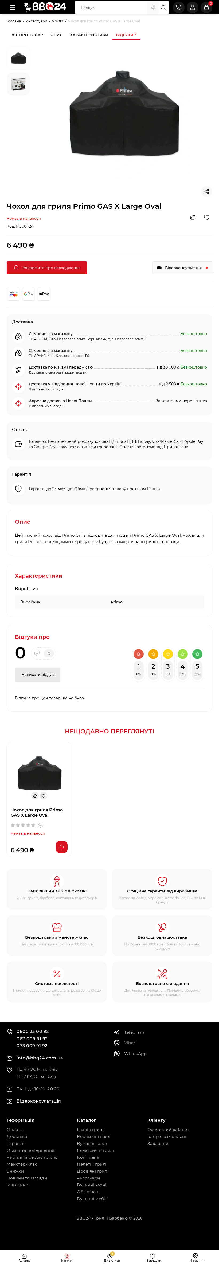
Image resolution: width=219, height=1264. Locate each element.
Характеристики (89, 34)
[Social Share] (206, 191)
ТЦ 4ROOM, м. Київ (37, 1069)
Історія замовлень (167, 1136)
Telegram (134, 1032)
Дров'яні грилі (92, 1171)
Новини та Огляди (27, 1177)
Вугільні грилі (92, 1143)
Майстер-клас (22, 1164)
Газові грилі (90, 1129)
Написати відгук (38, 674)
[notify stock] (62, 847)
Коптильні (88, 1157)
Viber (129, 1042)
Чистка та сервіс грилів (32, 1157)
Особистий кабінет (168, 1129)
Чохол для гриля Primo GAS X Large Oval (37, 812)
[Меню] (12, 7)
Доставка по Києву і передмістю (61, 367)
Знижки (15, 1171)
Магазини (17, 1184)
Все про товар (26, 34)
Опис (56, 34)
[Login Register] (192, 7)
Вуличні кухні (92, 1184)
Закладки (158, 1143)
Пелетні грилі (92, 1164)
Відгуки (126, 34)
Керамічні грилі (94, 1136)
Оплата (15, 1129)
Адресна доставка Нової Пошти (60, 400)
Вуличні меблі (92, 1198)
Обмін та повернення (30, 1150)
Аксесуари (88, 1177)
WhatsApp (135, 1053)
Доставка (17, 1136)
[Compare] (192, 217)
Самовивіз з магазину (51, 333)
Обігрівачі (88, 1191)
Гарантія (16, 1143)
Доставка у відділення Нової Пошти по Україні (75, 384)
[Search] (153, 7)
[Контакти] (179, 7)
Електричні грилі (95, 1150)
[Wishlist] (206, 217)
